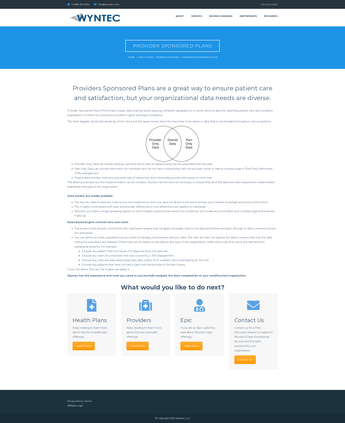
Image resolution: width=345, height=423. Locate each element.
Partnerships (248, 16)
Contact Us (245, 359)
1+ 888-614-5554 (80, 4)
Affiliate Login (269, 4)
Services (196, 16)
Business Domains (221, 16)
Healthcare (145, 57)
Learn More (83, 346)
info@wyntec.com (108, 4)
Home (131, 57)
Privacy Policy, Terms (79, 401)
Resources (271, 16)
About (180, 16)
